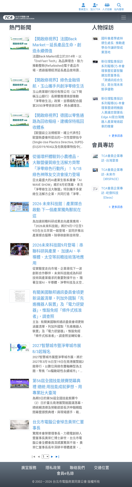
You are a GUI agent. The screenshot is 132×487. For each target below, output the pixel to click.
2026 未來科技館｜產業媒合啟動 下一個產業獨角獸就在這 (57, 209)
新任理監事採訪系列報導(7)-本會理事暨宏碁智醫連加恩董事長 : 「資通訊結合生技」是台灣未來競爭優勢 (113, 75)
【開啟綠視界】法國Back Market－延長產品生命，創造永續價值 (56, 45)
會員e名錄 (65, 473)
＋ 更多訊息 (115, 135)
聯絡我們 (77, 468)
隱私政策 (53, 468)
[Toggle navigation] (123, 17)
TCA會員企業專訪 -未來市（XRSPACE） (112, 174)
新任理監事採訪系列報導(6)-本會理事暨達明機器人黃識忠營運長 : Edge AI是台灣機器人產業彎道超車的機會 (113, 112)
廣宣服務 (28, 468)
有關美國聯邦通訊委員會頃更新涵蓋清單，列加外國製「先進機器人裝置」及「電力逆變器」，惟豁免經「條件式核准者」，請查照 (58, 304)
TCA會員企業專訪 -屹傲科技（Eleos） (112, 192)
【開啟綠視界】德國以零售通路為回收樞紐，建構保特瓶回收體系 (58, 121)
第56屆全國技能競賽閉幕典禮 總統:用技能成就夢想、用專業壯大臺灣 (57, 386)
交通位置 (101, 468)
